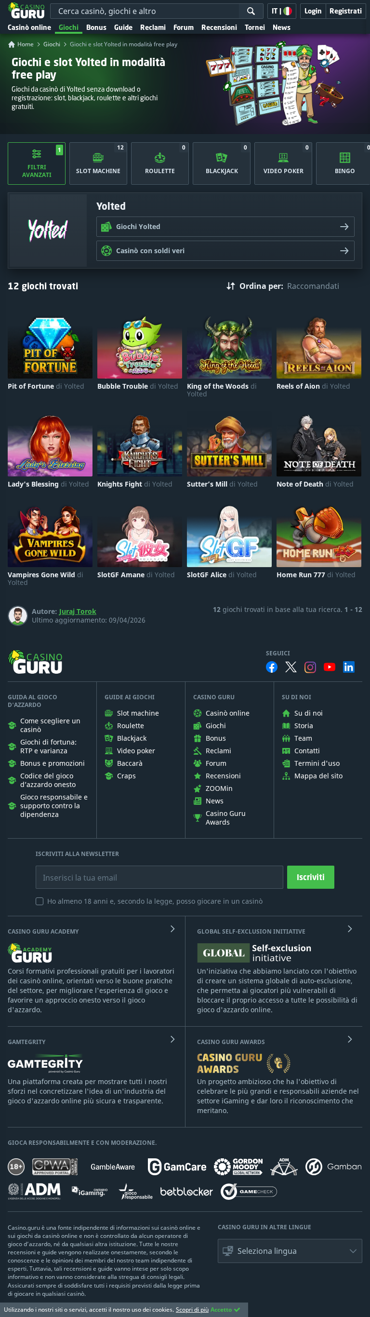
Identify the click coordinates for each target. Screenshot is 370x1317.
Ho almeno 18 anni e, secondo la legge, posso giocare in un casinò (155, 901)
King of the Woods (222, 390)
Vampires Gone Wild (45, 578)
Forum (183, 27)
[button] (290, 1251)
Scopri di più (192, 1309)
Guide (123, 27)
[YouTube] (329, 667)
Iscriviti (311, 877)
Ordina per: (261, 286)
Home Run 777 (316, 575)
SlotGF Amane (136, 575)
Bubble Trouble (137, 386)
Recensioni (219, 27)
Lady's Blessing (48, 484)
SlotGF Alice (222, 575)
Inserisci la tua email (73, 870)
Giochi (69, 27)
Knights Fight (134, 484)
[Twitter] (291, 667)
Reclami (153, 27)
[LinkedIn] (349, 667)
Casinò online (29, 27)
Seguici (278, 653)
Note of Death (315, 484)
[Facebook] (272, 667)
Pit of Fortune (46, 386)
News (282, 27)
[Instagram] (310, 667)
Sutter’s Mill (222, 484)
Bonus (96, 27)
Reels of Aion (313, 386)
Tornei (255, 27)
